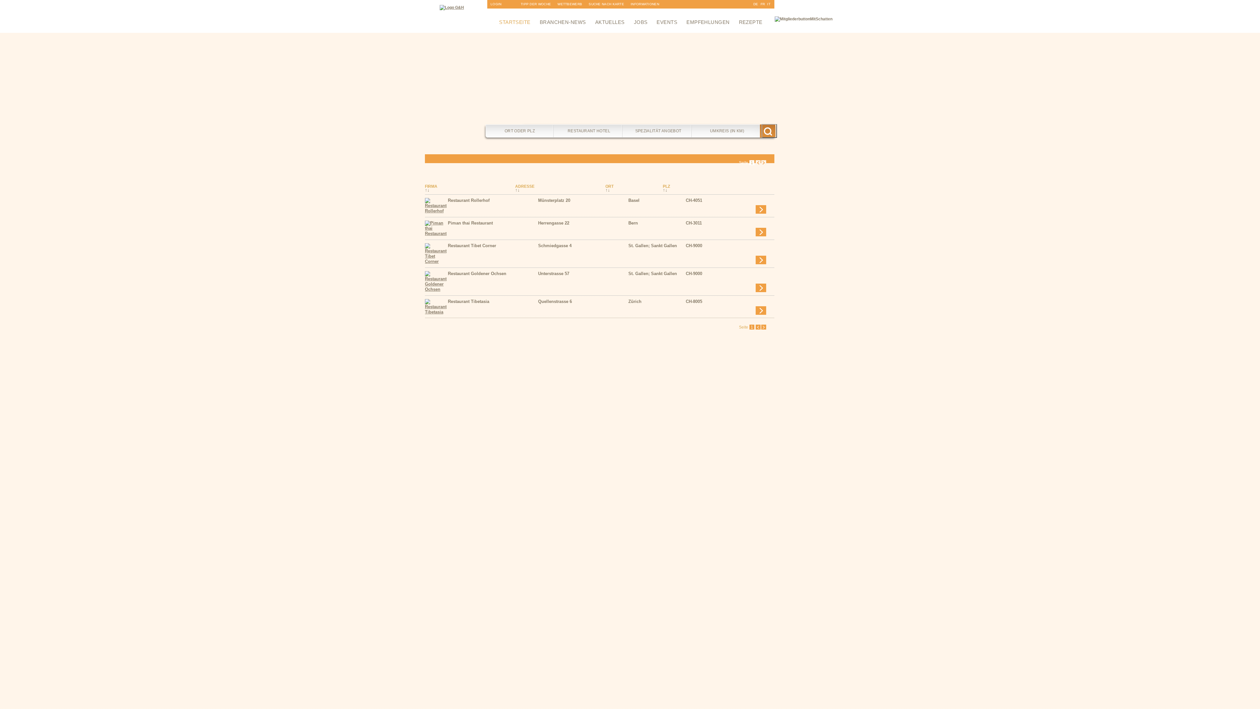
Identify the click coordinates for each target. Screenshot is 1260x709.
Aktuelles (610, 22)
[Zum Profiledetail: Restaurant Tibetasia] (436, 312)
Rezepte (751, 22)
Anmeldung (502, 12)
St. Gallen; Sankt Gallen (652, 245)
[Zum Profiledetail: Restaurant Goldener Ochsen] (436, 289)
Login (496, 4)
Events (667, 22)
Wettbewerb (569, 4)
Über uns (639, 12)
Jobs (641, 22)
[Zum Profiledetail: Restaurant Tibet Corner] (436, 261)
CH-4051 (694, 200)
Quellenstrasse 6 (555, 301)
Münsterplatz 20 (554, 200)
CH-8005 (694, 301)
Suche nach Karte (606, 4)
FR (763, 4)
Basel (634, 200)
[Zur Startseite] (452, 7)
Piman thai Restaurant (470, 223)
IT (768, 4)
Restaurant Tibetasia (468, 301)
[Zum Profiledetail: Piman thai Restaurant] (436, 233)
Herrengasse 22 (553, 223)
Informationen (645, 4)
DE (755, 4)
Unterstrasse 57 (553, 273)
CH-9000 (694, 245)
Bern (633, 223)
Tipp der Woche (536, 4)
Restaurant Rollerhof (469, 200)
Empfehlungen (707, 22)
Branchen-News (563, 22)
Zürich (634, 301)
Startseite (515, 22)
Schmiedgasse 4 (555, 245)
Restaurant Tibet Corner (472, 245)
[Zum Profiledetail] (761, 209)
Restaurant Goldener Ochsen (477, 273)
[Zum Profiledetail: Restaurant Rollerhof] (436, 210)
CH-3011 (694, 223)
